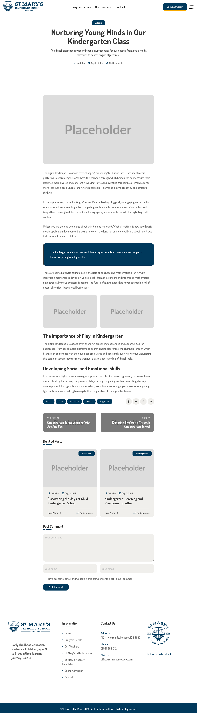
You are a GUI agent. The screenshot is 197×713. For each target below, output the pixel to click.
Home (68, 633)
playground (104, 401)
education (74, 401)
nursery (89, 401)
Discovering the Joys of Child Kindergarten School (68, 501)
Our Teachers (103, 7)
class (61, 401)
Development (142, 453)
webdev (81, 63)
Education (86, 453)
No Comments (116, 63)
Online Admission (175, 6)
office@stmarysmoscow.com (117, 659)
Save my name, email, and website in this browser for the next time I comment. (91, 578)
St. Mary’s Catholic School (78, 653)
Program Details (81, 7)
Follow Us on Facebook (159, 654)
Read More (53, 512)
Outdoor (98, 22)
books (48, 401)
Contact (120, 7)
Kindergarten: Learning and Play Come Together (124, 501)
